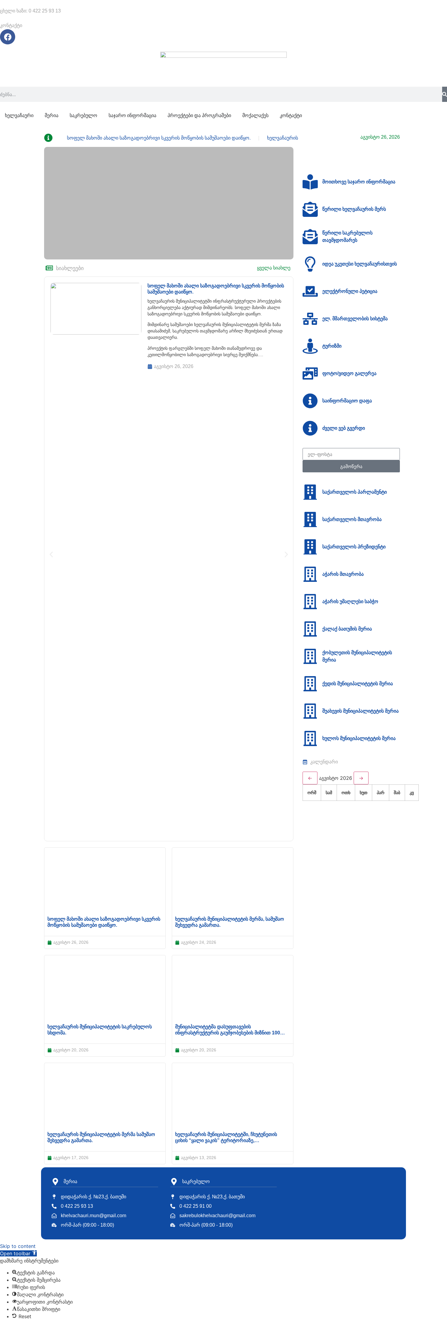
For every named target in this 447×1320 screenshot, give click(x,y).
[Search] (444, 94)
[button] (51, 554)
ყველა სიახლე (273, 267)
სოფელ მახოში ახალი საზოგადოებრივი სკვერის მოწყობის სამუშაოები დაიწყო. (159, 138)
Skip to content (18, 1246)
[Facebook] (7, 36)
